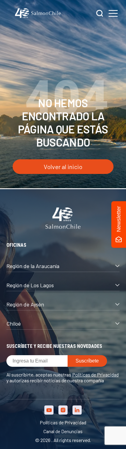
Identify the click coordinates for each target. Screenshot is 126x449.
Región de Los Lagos (30, 285)
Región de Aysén (25, 304)
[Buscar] (99, 14)
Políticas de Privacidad (95, 374)
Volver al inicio (63, 166)
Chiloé (13, 323)
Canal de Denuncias (63, 431)
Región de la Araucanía (32, 266)
